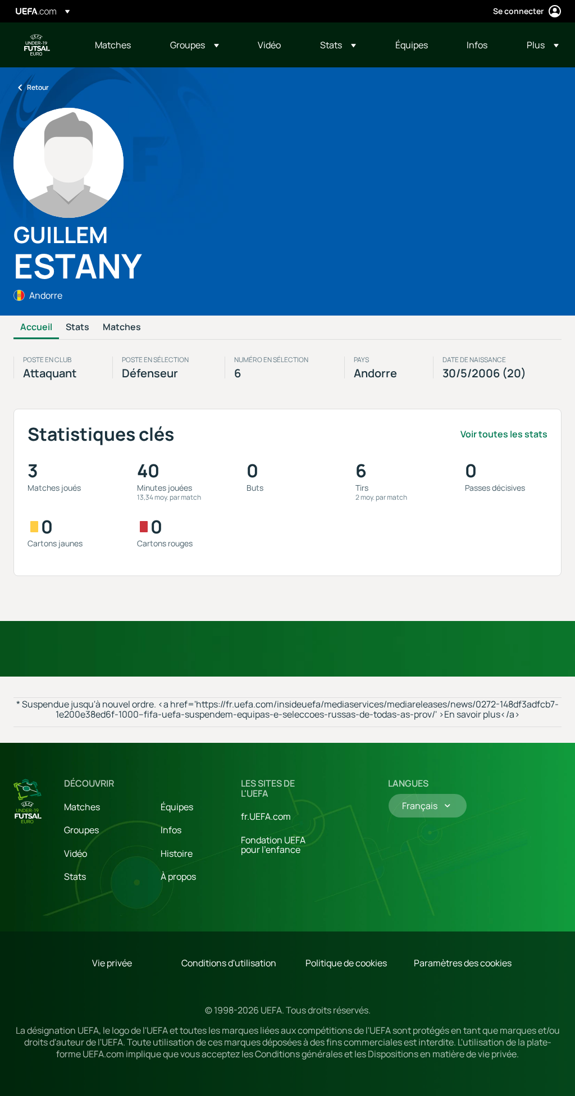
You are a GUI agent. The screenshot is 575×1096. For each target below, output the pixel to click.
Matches (122, 327)
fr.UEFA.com (266, 816)
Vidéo (75, 853)
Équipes (177, 807)
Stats (77, 327)
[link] (113, 45)
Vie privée (112, 963)
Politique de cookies (346, 963)
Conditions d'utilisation (228, 963)
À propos (178, 876)
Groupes (81, 830)
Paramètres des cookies (463, 963)
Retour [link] (38, 87)
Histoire (177, 853)
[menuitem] (118, 45)
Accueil (36, 327)
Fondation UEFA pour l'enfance (273, 845)
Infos (171, 830)
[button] (194, 45)
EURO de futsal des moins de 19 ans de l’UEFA (37, 45)
